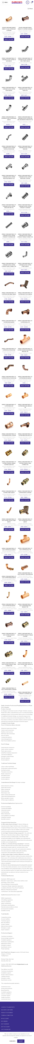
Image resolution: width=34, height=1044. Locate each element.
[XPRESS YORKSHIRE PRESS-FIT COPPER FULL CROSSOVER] (9, 339)
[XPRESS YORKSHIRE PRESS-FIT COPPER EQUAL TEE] (25, 311)
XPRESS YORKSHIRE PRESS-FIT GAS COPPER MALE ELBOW (9, 605)
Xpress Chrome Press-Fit (9, 64)
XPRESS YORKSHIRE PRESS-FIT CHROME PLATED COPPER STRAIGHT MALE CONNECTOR (9, 265)
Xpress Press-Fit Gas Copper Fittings (9, 525)
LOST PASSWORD (6, 1029)
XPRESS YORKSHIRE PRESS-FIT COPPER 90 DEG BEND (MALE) (9, 293)
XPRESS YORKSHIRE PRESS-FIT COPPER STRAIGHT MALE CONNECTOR (25, 463)
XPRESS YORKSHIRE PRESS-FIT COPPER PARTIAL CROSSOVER (9, 377)
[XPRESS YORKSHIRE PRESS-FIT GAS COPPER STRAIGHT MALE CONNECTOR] (9, 654)
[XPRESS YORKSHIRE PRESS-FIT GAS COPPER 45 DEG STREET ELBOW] (9, 510)
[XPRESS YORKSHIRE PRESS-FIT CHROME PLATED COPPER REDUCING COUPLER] (25, 166)
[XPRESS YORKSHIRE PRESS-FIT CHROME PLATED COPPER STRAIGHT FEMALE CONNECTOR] (25, 225)
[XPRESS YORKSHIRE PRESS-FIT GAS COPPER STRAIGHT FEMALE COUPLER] (25, 624)
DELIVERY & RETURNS (7, 1009)
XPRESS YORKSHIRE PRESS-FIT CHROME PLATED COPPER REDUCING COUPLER (25, 177)
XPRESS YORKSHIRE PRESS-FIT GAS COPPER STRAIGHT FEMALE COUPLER (25, 635)
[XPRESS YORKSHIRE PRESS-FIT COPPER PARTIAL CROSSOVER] (9, 367)
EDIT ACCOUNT (5, 1026)
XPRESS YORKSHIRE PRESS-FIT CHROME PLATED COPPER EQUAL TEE (25, 89)
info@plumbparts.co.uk (22, 964)
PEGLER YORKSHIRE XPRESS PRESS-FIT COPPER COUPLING (25, 28)
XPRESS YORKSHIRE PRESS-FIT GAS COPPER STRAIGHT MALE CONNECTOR (9, 664)
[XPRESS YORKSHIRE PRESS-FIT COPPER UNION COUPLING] (25, 482)
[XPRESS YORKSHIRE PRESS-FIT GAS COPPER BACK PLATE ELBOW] (25, 510)
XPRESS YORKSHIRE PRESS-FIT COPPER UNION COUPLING (25, 491)
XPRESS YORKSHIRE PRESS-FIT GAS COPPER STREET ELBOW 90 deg (25, 664)
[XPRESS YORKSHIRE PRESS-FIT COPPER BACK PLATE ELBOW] (25, 284)
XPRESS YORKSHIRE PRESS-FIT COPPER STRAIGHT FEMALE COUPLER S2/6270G (9, 463)
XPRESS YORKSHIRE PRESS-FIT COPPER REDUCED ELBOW (25, 377)
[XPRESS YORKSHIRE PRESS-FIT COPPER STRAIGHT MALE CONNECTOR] (25, 453)
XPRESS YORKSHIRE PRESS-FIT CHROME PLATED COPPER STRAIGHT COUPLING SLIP (9, 236)
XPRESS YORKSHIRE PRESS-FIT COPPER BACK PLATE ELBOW (25, 293)
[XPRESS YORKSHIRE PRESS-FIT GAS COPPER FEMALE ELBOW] (9, 567)
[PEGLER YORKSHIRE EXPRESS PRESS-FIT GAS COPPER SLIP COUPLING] (9, 18)
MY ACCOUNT (5, 1018)
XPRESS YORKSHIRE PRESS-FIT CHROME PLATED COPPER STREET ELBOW (25, 265)
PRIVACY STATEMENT (7, 1012)
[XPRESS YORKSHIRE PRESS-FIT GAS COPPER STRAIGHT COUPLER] (9, 624)
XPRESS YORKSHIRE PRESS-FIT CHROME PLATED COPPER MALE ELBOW (8, 118)
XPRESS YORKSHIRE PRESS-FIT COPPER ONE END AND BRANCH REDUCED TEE (25, 350)
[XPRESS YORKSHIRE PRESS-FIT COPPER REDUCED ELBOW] (25, 367)
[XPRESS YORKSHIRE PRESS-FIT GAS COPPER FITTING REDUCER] (25, 566)
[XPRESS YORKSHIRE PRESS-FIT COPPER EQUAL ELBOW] (9, 311)
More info (13, 1041)
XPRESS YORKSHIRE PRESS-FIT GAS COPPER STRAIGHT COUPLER (9, 635)
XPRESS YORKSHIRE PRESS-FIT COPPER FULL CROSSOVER (9, 349)
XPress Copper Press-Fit (25, 32)
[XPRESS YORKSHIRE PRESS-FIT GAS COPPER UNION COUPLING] (9, 681)
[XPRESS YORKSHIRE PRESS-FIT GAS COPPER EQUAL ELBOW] (9, 539)
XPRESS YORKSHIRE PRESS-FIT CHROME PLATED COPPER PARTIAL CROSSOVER (9, 148)
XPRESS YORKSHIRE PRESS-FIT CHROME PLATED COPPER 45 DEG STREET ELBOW (25, 60)
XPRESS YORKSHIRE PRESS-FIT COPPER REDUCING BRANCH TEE (25, 406)
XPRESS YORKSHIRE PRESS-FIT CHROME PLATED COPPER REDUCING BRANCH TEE (9, 177)
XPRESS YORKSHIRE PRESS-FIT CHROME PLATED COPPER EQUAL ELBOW (9, 89)
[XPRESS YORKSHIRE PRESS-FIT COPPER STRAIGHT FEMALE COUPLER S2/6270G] (9, 453)
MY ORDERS (4, 1021)
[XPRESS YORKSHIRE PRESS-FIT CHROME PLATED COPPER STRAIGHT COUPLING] (25, 196)
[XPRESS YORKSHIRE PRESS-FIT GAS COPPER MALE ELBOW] (9, 595)
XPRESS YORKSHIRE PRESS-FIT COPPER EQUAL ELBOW (9, 321)
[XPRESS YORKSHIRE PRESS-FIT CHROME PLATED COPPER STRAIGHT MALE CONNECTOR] (9, 254)
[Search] (27, 2)
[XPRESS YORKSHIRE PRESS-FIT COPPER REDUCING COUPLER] (9, 425)
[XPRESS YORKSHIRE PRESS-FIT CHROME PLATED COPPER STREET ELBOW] (25, 254)
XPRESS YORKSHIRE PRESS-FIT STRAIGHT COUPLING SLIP (25, 693)
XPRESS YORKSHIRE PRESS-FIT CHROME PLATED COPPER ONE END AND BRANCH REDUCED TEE (25, 118)
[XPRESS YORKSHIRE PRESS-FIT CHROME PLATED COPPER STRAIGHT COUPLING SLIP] (9, 225)
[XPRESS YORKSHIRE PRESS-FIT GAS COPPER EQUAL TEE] (25, 539)
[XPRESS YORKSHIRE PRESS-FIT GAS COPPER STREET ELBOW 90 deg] (25, 654)
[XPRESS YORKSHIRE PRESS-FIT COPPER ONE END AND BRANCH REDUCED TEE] (25, 339)
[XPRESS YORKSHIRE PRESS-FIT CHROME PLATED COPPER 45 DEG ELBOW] (9, 49)
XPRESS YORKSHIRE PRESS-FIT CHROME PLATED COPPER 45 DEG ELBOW (9, 60)
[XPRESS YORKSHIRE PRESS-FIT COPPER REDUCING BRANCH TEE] (25, 395)
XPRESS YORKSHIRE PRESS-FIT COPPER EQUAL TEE (25, 321)
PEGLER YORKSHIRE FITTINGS (8, 32)
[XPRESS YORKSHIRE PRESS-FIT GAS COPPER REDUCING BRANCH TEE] (25, 595)
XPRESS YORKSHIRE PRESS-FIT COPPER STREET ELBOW (9, 491)
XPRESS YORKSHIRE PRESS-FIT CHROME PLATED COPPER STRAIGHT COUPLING (25, 206)
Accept (21, 1041)
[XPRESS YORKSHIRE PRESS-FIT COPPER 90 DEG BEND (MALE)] (9, 284)
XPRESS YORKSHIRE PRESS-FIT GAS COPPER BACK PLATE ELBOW (25, 520)
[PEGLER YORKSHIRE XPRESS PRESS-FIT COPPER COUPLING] (25, 18)
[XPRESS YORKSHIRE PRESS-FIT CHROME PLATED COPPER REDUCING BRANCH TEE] (9, 166)
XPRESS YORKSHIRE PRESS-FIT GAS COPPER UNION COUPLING (8, 688)
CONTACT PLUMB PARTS (8, 1007)
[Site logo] (17, 2)
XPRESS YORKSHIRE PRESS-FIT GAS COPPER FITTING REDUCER (25, 573)
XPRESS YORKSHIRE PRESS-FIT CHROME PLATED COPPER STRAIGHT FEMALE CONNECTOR (25, 236)
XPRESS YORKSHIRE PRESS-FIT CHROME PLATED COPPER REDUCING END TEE (9, 206)
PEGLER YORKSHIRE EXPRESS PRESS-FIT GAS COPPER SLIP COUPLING (9, 29)
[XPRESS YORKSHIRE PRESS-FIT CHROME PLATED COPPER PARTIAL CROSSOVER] (9, 137)
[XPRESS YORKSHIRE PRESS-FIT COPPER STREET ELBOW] (9, 482)
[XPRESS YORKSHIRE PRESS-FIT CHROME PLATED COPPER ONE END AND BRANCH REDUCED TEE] (25, 108)
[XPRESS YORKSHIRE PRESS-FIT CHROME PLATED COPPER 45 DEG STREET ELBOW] (25, 49)
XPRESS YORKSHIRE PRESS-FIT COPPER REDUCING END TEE (25, 434)
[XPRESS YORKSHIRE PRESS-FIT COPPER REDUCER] (9, 395)
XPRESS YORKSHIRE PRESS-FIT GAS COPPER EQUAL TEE (25, 549)
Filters (31, 8)
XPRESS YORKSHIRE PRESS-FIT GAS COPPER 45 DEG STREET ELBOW (9, 520)
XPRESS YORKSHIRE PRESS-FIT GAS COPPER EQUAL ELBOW (9, 549)
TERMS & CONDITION (7, 1015)
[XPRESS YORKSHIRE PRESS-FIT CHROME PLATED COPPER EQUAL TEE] (25, 78)
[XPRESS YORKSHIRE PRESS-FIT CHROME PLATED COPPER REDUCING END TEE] (9, 196)
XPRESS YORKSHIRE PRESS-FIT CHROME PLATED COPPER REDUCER (25, 148)
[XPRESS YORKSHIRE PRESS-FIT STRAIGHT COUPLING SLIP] (25, 683)
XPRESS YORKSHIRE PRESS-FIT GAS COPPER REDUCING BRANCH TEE (25, 606)
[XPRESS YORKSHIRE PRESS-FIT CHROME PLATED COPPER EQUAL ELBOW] (9, 78)
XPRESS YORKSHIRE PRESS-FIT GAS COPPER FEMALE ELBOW (9, 577)
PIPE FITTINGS (11, 34)
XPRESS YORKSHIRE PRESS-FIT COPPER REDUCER (9, 405)
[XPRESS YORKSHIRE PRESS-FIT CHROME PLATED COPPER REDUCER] (25, 137)
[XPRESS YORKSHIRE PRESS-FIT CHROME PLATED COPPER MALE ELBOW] (9, 108)
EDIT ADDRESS (5, 1024)
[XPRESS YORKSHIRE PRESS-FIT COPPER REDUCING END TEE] (25, 425)
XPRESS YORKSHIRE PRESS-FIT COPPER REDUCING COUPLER (9, 434)
